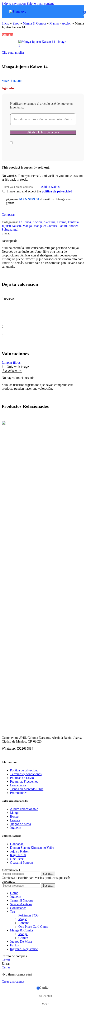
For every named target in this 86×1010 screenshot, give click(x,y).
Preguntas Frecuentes (24, 781)
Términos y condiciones (26, 774)
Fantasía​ (73, 222)
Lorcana (23, 923)
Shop (16, 23)
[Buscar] (73, 11)
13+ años (25, 222)
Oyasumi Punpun (21, 862)
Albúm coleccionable (24, 809)
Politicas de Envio (22, 778)
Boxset (14, 816)
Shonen (73, 226)
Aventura (49, 222)
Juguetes (15, 827)
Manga (54, 23)
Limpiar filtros (11, 362)
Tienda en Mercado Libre (26, 789)
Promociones (18, 792)
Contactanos (18, 785)
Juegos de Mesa (20, 824)
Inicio (5, 23)
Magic (22, 919)
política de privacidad (57, 191)
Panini (62, 226)
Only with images (18, 366)
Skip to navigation (14, 3)
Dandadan (17, 844)
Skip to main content (40, 3)
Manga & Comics (34, 23)
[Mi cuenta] (78, 11)
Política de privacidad (24, 770)
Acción (66, 23)
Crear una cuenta (13, 981)
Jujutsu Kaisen (11, 226)
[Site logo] (17, 11)
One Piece (17, 859)
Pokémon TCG (28, 915)
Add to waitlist (50, 186)
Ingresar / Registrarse (24, 949)
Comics (15, 820)
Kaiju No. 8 (18, 855)
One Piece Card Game (33, 926)
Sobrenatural (10, 229)
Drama (61, 222)
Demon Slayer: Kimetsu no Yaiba (32, 847)
